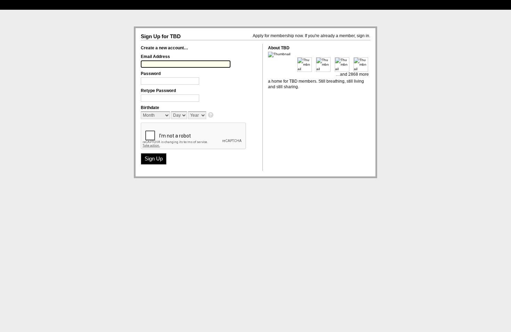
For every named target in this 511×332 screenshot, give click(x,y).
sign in (363, 35)
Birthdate (150, 107)
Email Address (155, 56)
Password (151, 73)
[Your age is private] (211, 115)
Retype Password (158, 90)
